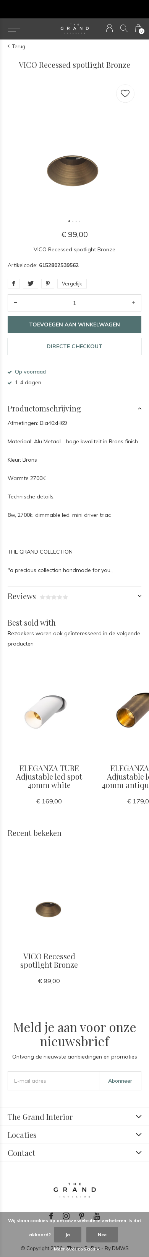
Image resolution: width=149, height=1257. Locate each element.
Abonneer (120, 1080)
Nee (102, 1234)
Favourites (125, 93)
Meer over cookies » (76, 1249)
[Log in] (109, 28)
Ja (67, 1234)
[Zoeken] (124, 28)
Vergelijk (72, 283)
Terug (18, 46)
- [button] (15, 302)
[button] (14, 28)
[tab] (74, 408)
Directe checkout (74, 346)
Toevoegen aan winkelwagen (74, 324)
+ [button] (133, 302)
